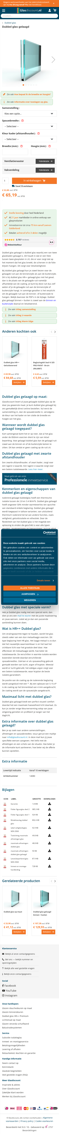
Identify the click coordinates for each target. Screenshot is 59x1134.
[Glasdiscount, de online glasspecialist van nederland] (29, 7)
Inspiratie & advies (11, 1084)
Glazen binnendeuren (12, 1012)
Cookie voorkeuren (44, 1121)
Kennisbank (7, 1067)
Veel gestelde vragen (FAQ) (15, 1074)
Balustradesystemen (12, 1027)
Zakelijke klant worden (13, 1092)
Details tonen (43, 580)
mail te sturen (24, 615)
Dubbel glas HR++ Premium (15, 1016)
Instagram (10, 995)
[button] (23, 85)
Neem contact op (10, 1063)
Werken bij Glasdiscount (13, 1096)
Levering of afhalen (11, 1049)
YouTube (10, 990)
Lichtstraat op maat (11, 1020)
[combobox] (26, 16)
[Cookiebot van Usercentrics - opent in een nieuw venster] (43, 533)
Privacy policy (26, 1121)
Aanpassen (28, 594)
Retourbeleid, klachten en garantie (19, 1053)
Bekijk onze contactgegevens (17, 974)
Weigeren (30, 600)
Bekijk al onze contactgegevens (20, 954)
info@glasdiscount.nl (17, 737)
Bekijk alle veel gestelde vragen (20, 968)
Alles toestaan (30, 588)
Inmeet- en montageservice (15, 1041)
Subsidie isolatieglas (12, 1037)
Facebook (10, 985)
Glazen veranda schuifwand (15, 1023)
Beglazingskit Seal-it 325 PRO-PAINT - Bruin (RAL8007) (43, 365)
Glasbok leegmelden (12, 1071)
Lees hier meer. (35, 469)
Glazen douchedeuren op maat (17, 1008)
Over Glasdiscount (11, 1088)
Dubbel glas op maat (13, 911)
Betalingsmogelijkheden (13, 1045)
